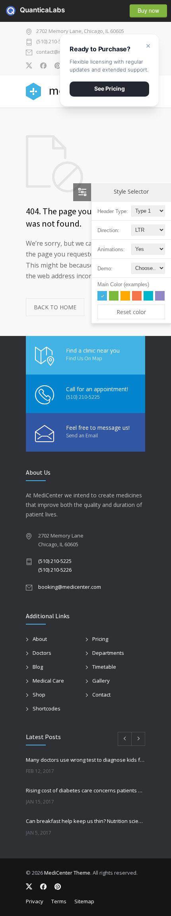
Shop (39, 694)
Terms (58, 901)
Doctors (42, 652)
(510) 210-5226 (55, 569)
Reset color (131, 312)
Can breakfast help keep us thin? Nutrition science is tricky (85, 821)
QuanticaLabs (24, 10)
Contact (101, 694)
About (40, 638)
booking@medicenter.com (69, 586)
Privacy (34, 901)
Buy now (148, 10)
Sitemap (84, 901)
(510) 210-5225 (53, 42)
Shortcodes (46, 708)
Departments (108, 652)
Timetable (104, 666)
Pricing (100, 638)
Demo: (105, 268)
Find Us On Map (84, 358)
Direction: (108, 230)
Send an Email (82, 435)
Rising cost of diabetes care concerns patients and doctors (85, 790)
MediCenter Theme (67, 872)
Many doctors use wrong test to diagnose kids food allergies (85, 759)
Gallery (101, 680)
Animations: (111, 249)
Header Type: (112, 211)
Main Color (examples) (123, 284)
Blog (38, 666)
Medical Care (48, 680)
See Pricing (109, 88)
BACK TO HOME (55, 307)
